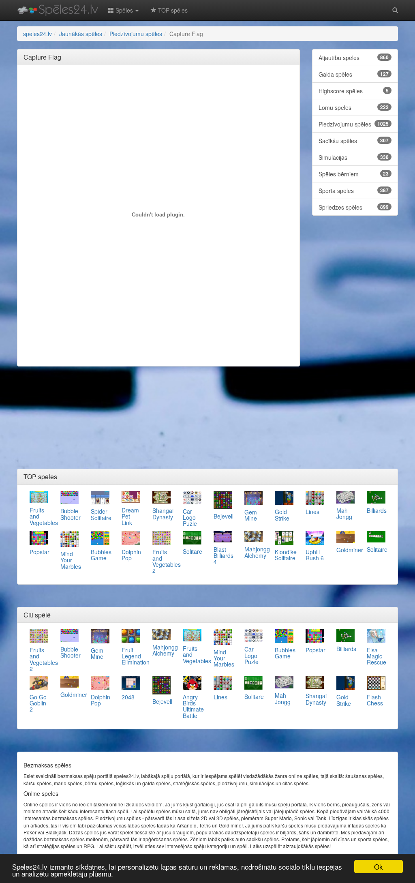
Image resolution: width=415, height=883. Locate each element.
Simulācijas (354, 157)
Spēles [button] (124, 10)
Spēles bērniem (354, 174)
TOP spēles (172, 10)
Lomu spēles (354, 107)
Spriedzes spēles (354, 207)
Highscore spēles (354, 91)
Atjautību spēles (354, 58)
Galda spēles (354, 74)
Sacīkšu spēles (354, 141)
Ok (378, 867)
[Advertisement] (171, 89)
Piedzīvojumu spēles (354, 124)
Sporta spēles (354, 190)
